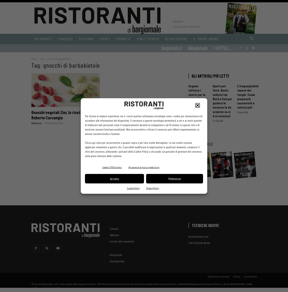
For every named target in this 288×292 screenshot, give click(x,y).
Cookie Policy (133, 188)
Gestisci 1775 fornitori (112, 167)
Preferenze (174, 179)
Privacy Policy (152, 188)
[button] (197, 105)
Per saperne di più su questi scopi (143, 167)
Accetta (114, 179)
